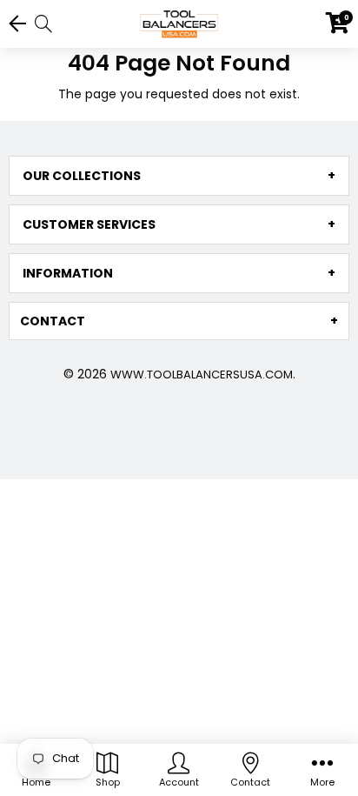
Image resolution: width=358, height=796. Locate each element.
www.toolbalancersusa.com (201, 374)
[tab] (179, 176)
